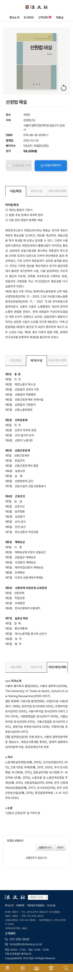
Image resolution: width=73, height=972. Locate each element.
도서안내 (29, 17)
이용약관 (20, 905)
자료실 (59, 17)
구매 (22, 165)
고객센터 (43, 17)
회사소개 (14, 17)
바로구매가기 (52, 165)
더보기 (60, 847)
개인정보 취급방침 (35, 905)
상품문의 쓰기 (45, 847)
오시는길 (51, 905)
